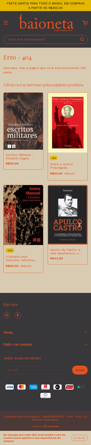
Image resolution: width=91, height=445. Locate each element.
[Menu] (6, 23)
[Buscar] (82, 39)
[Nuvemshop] (45, 427)
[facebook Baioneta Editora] (17, 315)
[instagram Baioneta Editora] (6, 315)
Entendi (79, 437)
